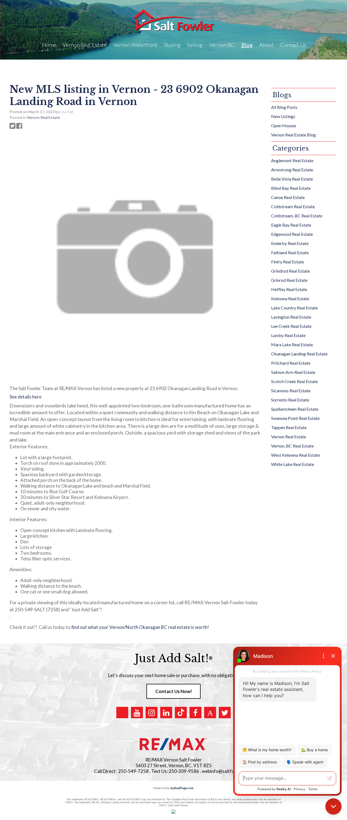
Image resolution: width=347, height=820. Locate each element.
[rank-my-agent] (210, 712)
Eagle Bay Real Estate (291, 224)
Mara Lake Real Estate (292, 344)
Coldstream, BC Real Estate (296, 215)
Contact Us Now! (173, 691)
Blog (247, 44)
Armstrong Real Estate (292, 169)
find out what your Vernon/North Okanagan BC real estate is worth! (141, 627)
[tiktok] (181, 712)
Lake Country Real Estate (294, 307)
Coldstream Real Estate (293, 206)
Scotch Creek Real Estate (294, 381)
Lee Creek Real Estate (291, 326)
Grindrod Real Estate (290, 270)
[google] (122, 712)
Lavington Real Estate (291, 316)
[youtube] (137, 712)
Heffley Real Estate (289, 289)
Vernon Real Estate (43, 117)
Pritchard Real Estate (290, 362)
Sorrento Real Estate (290, 399)
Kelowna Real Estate (290, 298)
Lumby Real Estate (288, 335)
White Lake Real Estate (292, 464)
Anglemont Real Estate (292, 160)
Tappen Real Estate (289, 427)
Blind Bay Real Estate (291, 188)
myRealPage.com (182, 788)
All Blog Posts (284, 107)
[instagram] (152, 712)
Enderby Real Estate (290, 243)
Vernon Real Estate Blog (293, 134)
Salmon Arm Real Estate (293, 372)
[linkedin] (166, 712)
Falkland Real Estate (290, 252)
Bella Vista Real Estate (292, 178)
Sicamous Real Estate (290, 390)
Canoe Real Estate (288, 197)
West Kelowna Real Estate (295, 455)
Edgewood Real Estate (292, 234)
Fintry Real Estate (287, 261)
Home (49, 44)
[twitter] (225, 712)
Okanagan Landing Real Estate (299, 353)
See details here (25, 397)
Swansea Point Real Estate (295, 418)
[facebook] (195, 712)
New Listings (283, 116)
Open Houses (283, 125)
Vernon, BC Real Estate (292, 445)
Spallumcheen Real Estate (294, 408)
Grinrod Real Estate (289, 280)
